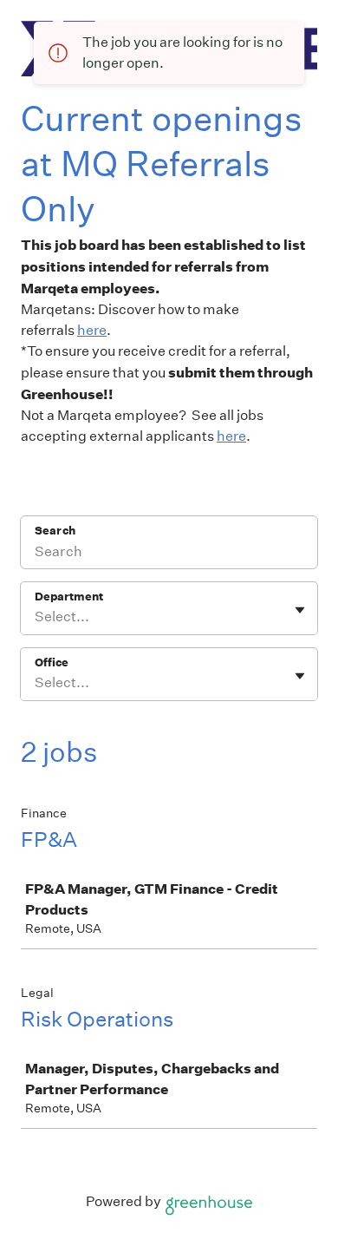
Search (55, 530)
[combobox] (36, 616)
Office (51, 662)
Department (69, 596)
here (92, 330)
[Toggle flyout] (299, 610)
